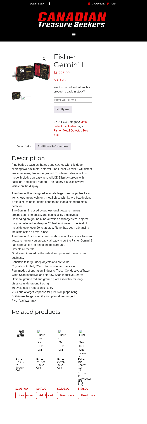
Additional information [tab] (52, 146)
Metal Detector (72, 130)
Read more (22, 395)
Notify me (62, 109)
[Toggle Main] (73, 34)
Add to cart (42, 395)
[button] (44, 59)
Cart (113, 3)
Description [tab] (24, 146)
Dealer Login (37, 3)
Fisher (57, 130)
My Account (98, 3)
